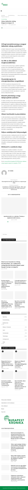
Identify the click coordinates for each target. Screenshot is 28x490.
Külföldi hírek (5, 323)
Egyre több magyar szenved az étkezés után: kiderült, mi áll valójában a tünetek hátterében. (18, 458)
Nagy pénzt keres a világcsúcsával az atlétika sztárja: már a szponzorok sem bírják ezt (7, 364)
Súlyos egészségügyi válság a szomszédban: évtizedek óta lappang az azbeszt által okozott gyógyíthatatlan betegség (18, 447)
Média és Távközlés (15, 327)
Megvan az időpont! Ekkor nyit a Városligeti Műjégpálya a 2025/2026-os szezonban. (21, 364)
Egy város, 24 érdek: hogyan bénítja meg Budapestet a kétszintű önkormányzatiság (20, 303)
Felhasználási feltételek (6, 399)
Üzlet (4, 342)
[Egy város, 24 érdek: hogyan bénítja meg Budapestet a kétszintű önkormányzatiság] (21, 295)
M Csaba (10, 170)
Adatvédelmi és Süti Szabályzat (7, 402)
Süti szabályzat (4, 406)
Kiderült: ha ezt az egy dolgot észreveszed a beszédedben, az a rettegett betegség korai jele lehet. (18, 468)
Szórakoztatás (15, 333)
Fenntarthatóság (11, 15)
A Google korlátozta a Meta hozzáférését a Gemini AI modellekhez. (21, 282)
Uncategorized (15, 339)
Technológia (15, 336)
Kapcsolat (3, 411)
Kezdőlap (3, 15)
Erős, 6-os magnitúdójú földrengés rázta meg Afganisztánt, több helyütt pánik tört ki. (7, 303)
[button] (2, 210)
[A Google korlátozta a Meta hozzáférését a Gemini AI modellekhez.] (21, 275)
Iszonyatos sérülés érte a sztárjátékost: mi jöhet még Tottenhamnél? (6, 383)
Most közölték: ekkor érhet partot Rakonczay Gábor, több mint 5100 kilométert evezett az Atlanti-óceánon (20, 384)
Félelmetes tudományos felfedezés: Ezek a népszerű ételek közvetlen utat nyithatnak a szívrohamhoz (18, 478)
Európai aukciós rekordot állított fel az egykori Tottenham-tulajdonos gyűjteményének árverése (7, 284)
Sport (15, 330)
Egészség (15, 316)
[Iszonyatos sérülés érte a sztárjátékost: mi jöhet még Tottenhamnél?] (7, 375)
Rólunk (2, 408)
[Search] (26, 11)
